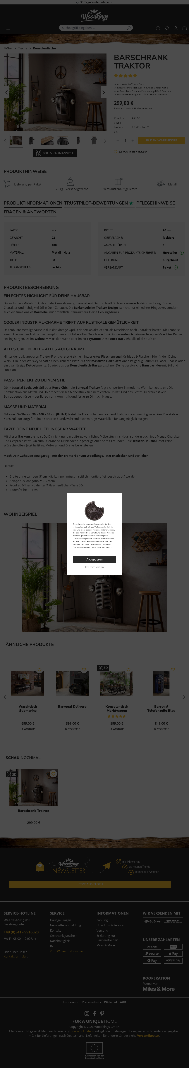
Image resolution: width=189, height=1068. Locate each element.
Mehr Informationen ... (102, 547)
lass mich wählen (94, 567)
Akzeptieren (94, 560)
